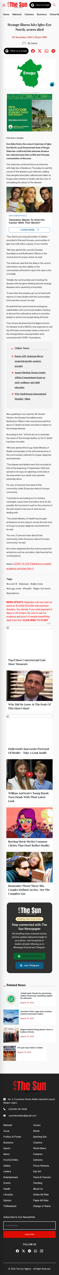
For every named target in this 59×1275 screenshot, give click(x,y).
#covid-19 (11, 583)
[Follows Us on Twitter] (40, 50)
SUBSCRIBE (29, 1234)
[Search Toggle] (54, 4)
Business (42, 14)
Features (38, 1154)
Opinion (7, 1200)
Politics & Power (12, 1136)
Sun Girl (37, 1171)
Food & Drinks (10, 1159)
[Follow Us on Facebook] (17, 1251)
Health (6, 1188)
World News (39, 1148)
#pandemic (12, 593)
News (6, 1154)
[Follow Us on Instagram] (41, 1251)
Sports (6, 1148)
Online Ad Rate (41, 1194)
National (16, 14)
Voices (37, 1125)
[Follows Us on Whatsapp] (46, 50)
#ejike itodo (36, 583)
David (34, 43)
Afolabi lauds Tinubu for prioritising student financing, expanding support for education (36, 995)
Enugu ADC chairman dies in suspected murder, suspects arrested (29, 361)
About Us (38, 1188)
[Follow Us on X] (23, 1251)
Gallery (7, 1165)
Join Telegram (31, 965)
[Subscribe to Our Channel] (29, 1251)
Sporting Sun (40, 1136)
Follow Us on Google (42, 5)
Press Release (41, 1165)
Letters (7, 1171)
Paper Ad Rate (40, 1200)
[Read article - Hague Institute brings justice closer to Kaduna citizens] (11, 1035)
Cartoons (38, 1159)
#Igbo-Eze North (42, 588)
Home (6, 14)
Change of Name (42, 1206)
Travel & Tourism (42, 1177)
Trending (37, 1183)
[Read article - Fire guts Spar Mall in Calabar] (9, 1053)
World (36, 1131)
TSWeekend (9, 1206)
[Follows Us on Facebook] (33, 50)
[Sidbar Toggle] (3, 5)
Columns (29, 14)
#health (27, 588)
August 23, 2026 (27, 1003)
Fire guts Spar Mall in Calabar (30, 1048)
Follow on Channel (31, 956)
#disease (24, 583)
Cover (6, 1131)
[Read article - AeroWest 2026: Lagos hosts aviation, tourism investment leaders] (11, 1016)
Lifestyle (8, 1194)
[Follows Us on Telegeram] (53, 50)
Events (7, 1183)
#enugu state (13, 588)
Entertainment (10, 1177)
